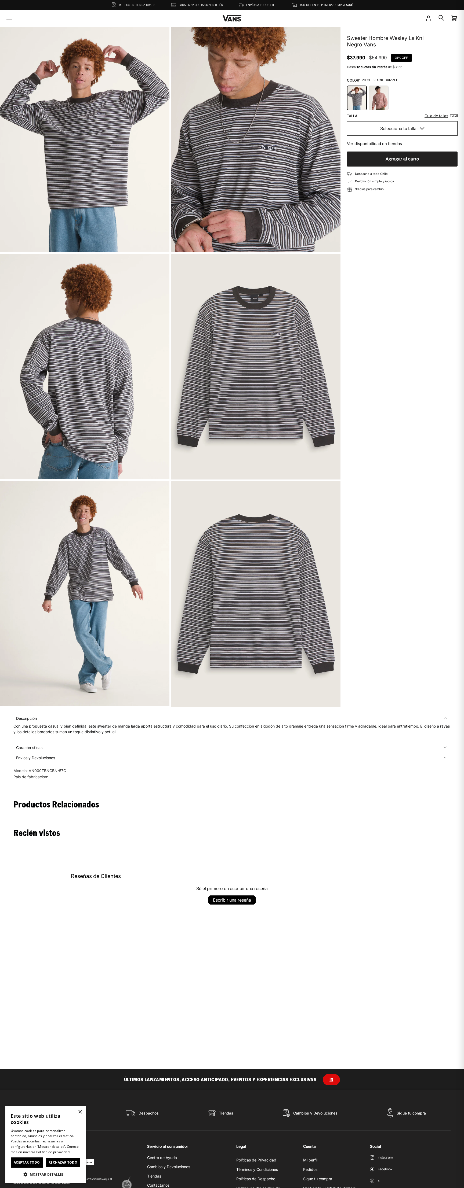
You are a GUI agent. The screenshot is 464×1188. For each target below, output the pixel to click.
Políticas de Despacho (255, 1178)
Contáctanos (158, 1185)
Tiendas (226, 1113)
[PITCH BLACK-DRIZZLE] (357, 98)
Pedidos (310, 1169)
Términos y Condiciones (257, 1169)
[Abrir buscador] (441, 18)
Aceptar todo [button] (27, 1162)
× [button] (80, 1112)
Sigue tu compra (411, 1113)
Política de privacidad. (53, 1152)
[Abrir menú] (9, 18)
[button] (46, 1174)
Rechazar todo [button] (63, 1162)
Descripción (26, 718)
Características (29, 747)
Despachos (149, 1113)
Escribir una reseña (232, 900)
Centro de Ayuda (162, 1157)
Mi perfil (310, 1160)
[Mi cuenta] (428, 18)
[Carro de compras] (454, 18)
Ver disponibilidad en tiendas (374, 144)
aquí (106, 1178)
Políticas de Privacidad (256, 1160)
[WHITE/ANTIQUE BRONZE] (379, 98)
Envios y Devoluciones (35, 757)
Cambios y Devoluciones (315, 1113)
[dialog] (45, 1144)
